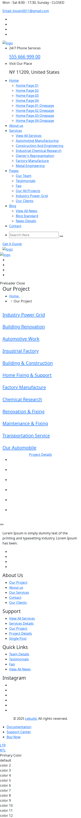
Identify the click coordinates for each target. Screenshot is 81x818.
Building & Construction (27, 363)
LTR (3, 745)
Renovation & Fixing (23, 411)
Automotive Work (20, 339)
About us (16, 125)
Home (14, 80)
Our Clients (24, 201)
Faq (18, 185)
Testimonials (26, 180)
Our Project (18, 582)
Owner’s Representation (35, 155)
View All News (26, 211)
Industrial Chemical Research (38, 150)
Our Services (19, 592)
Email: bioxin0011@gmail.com (25, 11)
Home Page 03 (27, 95)
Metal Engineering (30, 165)
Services (15, 130)
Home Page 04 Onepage (35, 120)
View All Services (29, 135)
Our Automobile (19, 448)
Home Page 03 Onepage (35, 115)
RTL (3, 750)
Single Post (18, 638)
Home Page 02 (27, 90)
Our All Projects (28, 191)
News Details (26, 221)
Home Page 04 (27, 100)
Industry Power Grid (32, 196)
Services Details (21, 623)
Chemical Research (22, 399)
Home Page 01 (27, 85)
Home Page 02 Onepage (35, 110)
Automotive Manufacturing (37, 140)
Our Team (23, 175)
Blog (12, 206)
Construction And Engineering (39, 145)
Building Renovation (23, 327)
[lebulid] (7, 42)
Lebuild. (31, 718)
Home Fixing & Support (27, 375)
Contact (15, 226)
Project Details (20, 633)
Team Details (19, 654)
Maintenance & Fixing (25, 423)
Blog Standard (27, 216)
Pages (14, 170)
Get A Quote (12, 244)
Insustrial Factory (20, 351)
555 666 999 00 (24, 57)
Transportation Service (26, 435)
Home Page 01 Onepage (35, 105)
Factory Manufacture (32, 160)
